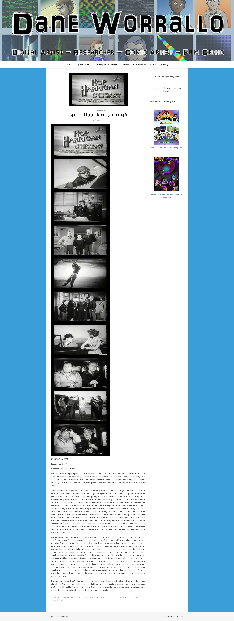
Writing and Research (106, 64)
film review (89, 597)
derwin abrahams (69, 597)
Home (69, 64)
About (153, 64)
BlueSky (164, 64)
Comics (125, 64)
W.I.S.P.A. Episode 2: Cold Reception (166, 147)
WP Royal (66, 616)
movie (111, 597)
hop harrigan (100, 597)
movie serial (134, 597)
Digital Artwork (84, 64)
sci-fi (54, 601)
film (80, 597)
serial (61, 601)
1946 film (56, 597)
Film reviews (139, 64)
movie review (121, 597)
